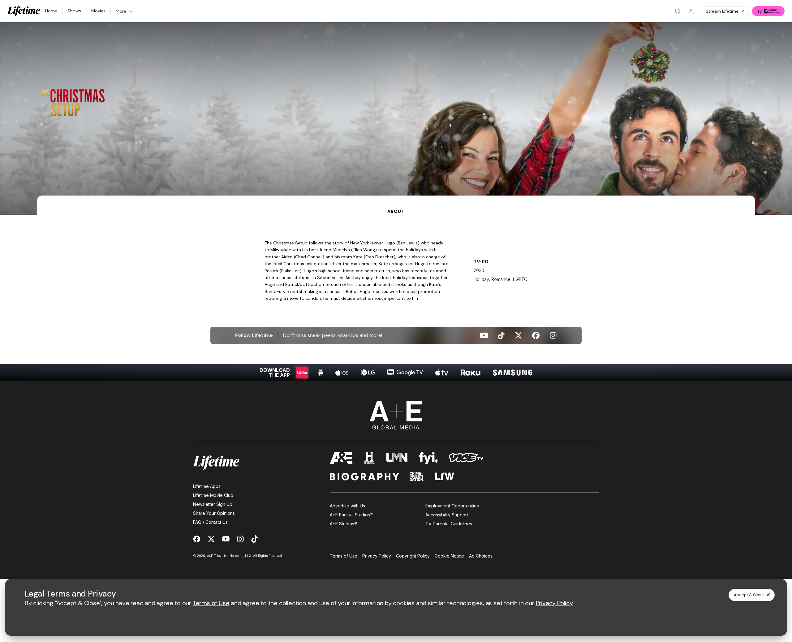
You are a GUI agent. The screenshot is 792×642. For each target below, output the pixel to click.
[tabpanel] (396, 298)
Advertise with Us (347, 505)
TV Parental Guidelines (448, 523)
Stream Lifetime (722, 11)
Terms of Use (343, 555)
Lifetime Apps (207, 486)
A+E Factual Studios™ (351, 514)
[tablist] (396, 205)
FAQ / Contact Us (210, 522)
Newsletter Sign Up (212, 504)
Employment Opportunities (452, 505)
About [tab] (395, 211)
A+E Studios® (343, 523)
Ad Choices (481, 555)
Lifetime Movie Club (213, 495)
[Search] (677, 11)
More (121, 11)
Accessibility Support (446, 514)
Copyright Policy (413, 555)
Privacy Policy (376, 555)
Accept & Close (749, 594)
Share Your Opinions (214, 513)
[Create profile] (691, 11)
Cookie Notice (449, 555)
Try (759, 11)
